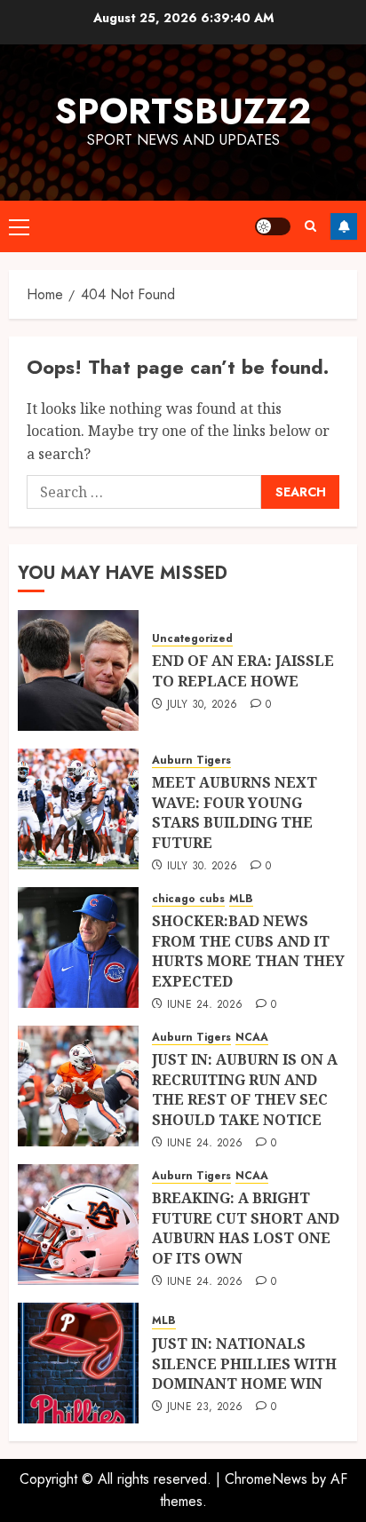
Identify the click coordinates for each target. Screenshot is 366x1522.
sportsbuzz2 (183, 111)
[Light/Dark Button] (272, 226)
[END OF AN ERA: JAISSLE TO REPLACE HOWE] (78, 670)
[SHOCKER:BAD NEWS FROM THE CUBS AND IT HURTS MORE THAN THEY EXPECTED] (78, 947)
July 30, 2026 (202, 705)
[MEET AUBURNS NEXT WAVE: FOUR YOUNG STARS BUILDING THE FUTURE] (78, 809)
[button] (19, 226)
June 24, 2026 (205, 1005)
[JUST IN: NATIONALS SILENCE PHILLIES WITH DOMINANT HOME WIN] (78, 1363)
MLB (241, 899)
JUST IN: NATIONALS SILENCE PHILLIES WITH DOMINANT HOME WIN (244, 1363)
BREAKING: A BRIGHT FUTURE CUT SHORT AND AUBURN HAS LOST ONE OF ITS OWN (245, 1227)
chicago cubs (188, 899)
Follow (343, 226)
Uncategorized (192, 638)
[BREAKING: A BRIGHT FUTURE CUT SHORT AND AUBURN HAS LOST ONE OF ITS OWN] (78, 1224)
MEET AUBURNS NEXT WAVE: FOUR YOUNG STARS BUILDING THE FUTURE (234, 812)
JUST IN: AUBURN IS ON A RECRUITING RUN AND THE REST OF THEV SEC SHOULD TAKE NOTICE (245, 1089)
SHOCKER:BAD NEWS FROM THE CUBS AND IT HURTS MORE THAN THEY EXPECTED (248, 950)
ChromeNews (266, 1479)
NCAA (251, 1037)
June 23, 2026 (205, 1407)
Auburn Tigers (191, 760)
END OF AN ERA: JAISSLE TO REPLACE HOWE (243, 670)
